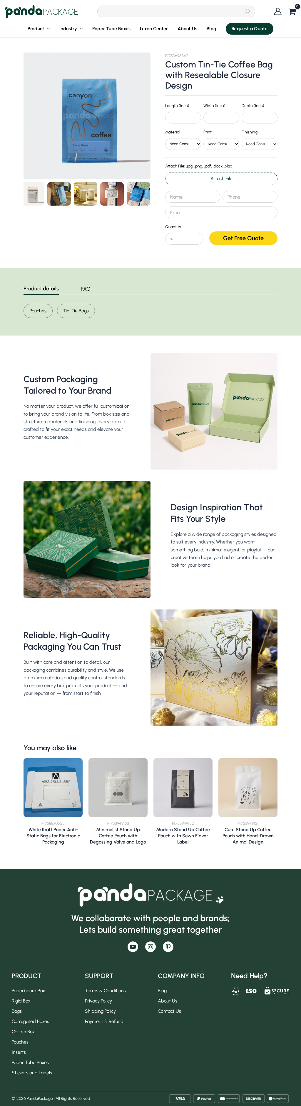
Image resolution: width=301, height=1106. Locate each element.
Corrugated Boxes (30, 1021)
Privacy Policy (98, 1001)
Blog (162, 990)
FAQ (86, 289)
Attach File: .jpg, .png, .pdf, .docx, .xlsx (198, 166)
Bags (17, 1011)
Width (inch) (214, 105)
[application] (47, 29)
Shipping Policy (100, 1011)
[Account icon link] (278, 11)
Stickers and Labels (32, 1072)
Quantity (173, 226)
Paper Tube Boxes (30, 1062)
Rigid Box (21, 1001)
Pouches (38, 311)
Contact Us (169, 1011)
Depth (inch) (253, 105)
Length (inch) (177, 105)
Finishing (249, 132)
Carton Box (23, 1031)
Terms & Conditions (105, 990)
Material (172, 132)
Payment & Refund (104, 1021)
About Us (167, 1001)
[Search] (247, 12)
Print (207, 132)
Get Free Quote (243, 238)
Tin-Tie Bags (76, 311)
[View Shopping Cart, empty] (292, 12)
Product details (41, 289)
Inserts (19, 1052)
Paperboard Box (28, 990)
